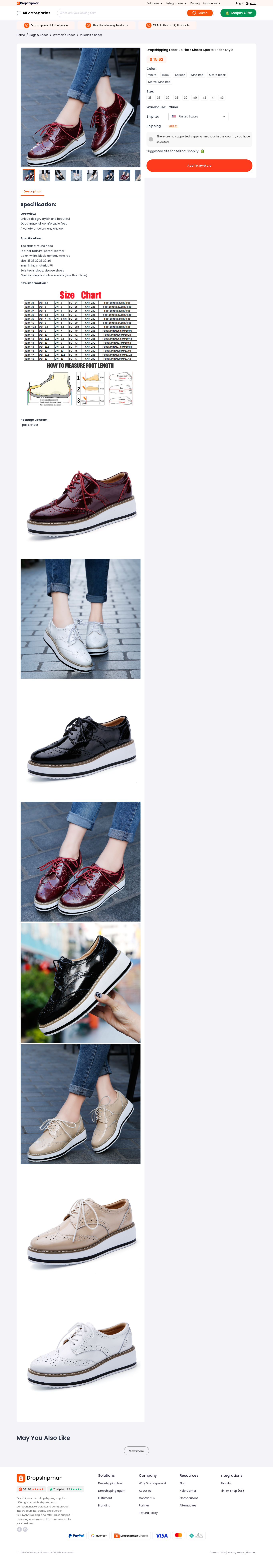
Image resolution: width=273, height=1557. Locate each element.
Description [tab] (32, 191)
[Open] (224, 116)
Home (21, 35)
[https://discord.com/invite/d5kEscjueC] (25, 1529)
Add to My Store (199, 166)
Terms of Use (217, 1552)
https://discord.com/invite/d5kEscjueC (26, 1529)
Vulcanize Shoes (91, 35)
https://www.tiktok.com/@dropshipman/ (20, 1529)
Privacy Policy (236, 1552)
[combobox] (192, 116)
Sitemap (251, 1552)
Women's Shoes (64, 35)
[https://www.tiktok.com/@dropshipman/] (19, 1529)
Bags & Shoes (39, 35)
